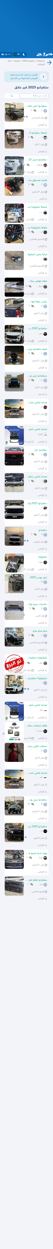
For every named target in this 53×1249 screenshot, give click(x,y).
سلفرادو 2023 (28, 60)
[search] (11, 96)
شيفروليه (41, 60)
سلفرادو (17, 60)
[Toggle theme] (23, 54)
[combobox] (34, 96)
